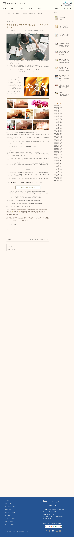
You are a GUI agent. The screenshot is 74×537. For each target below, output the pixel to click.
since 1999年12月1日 (50, 505)
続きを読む (40, 13)
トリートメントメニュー (10, 506)
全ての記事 (7, 13)
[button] (61, 5)
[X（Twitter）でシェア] (10, 229)
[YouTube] (60, 531)
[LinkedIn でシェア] (14, 229)
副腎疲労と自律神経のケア (29, 13)
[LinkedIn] (56, 531)
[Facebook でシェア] (7, 229)
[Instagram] (46, 531)
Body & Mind (16, 13)
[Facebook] (49, 531)
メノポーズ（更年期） (12, 224)
